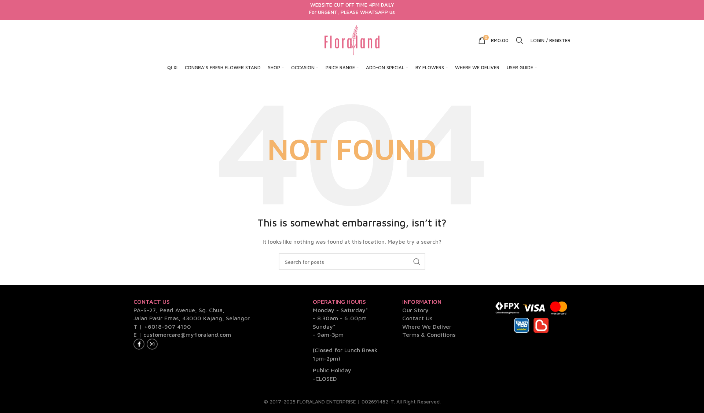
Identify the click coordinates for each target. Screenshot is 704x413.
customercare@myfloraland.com (187, 334)
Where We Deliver (426, 326)
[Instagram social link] (152, 344)
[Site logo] (352, 40)
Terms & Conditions (428, 334)
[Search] (519, 40)
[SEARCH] (416, 261)
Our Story (415, 310)
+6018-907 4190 (167, 326)
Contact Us (417, 318)
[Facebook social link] (138, 344)
